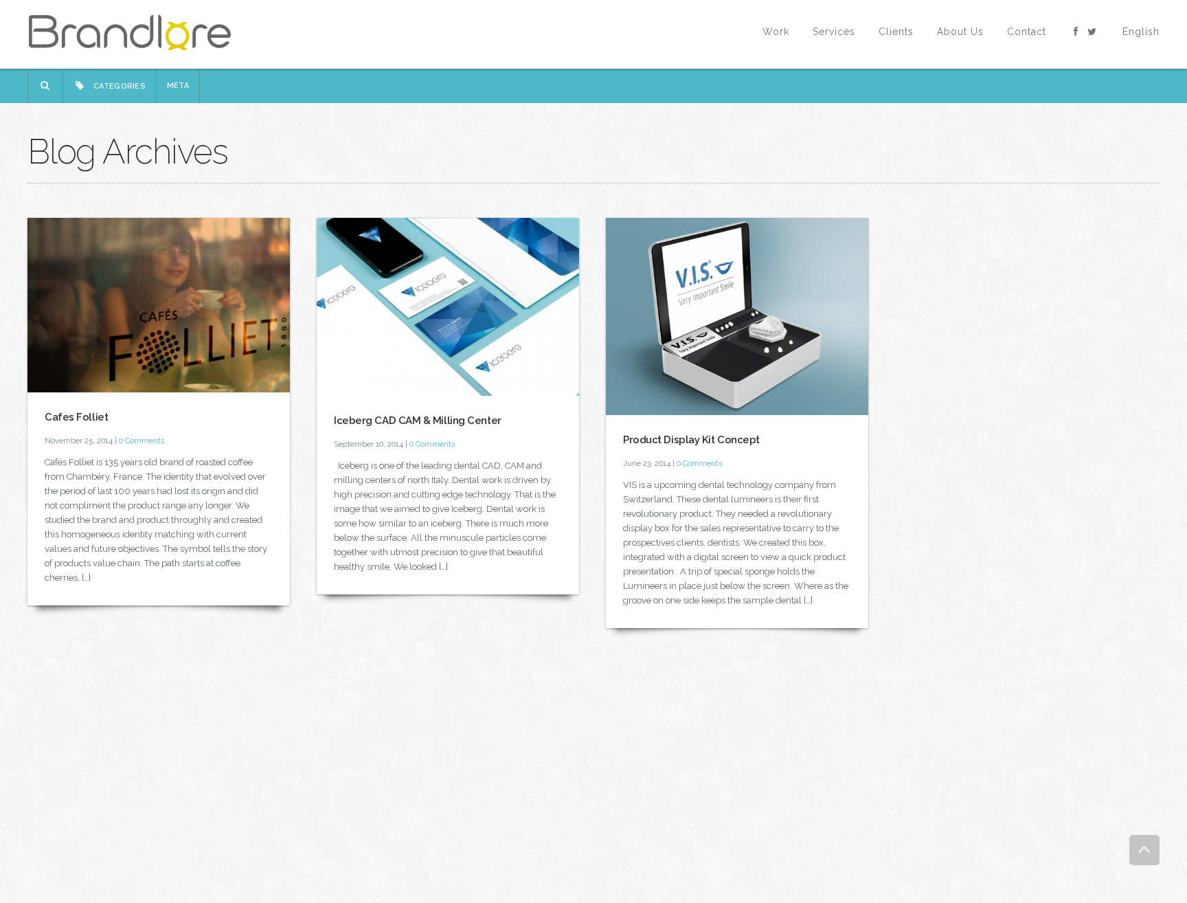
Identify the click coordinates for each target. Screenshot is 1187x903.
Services (834, 31)
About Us (960, 31)
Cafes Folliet (76, 417)
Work (775, 31)
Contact (1026, 31)
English (1141, 31)
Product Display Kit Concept (691, 440)
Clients (896, 31)
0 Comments (141, 440)
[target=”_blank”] (1076, 32)
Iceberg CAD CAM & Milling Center (417, 420)
